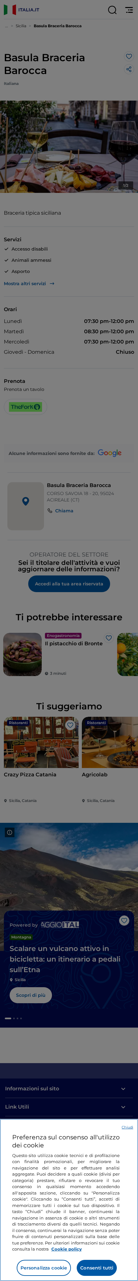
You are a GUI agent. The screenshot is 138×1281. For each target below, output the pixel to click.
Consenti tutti (96, 1268)
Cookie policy (66, 1249)
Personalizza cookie (44, 1268)
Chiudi (127, 1127)
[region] (69, 1200)
